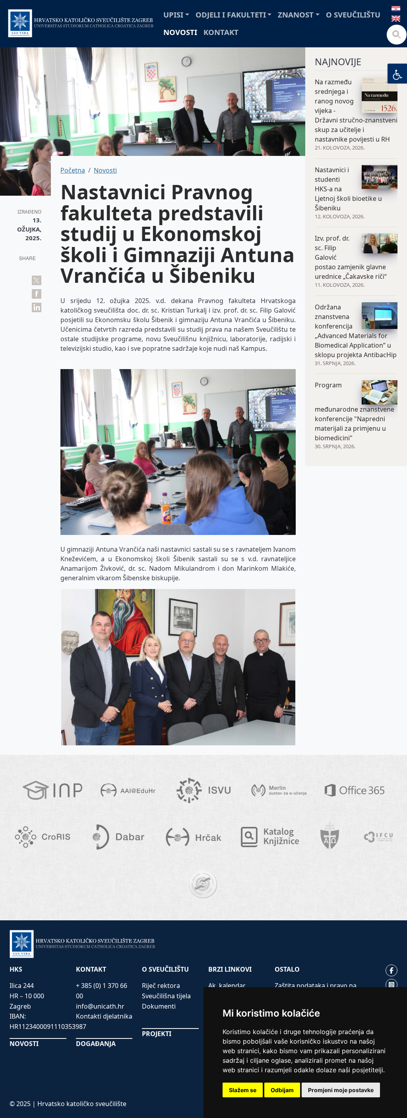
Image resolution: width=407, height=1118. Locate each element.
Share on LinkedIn (36, 307)
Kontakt (221, 32)
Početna (72, 170)
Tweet (36, 280)
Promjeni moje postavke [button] (341, 1090)
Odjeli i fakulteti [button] (231, 14)
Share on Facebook (36, 294)
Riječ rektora (161, 985)
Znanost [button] (296, 14)
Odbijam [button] (282, 1090)
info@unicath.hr (100, 1006)
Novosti (180, 32)
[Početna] (81, 23)
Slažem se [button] (242, 1090)
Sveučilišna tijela (166, 996)
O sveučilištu (353, 14)
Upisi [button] (173, 14)
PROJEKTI (156, 1033)
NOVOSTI (24, 1043)
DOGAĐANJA (96, 1043)
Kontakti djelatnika (104, 1016)
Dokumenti (159, 1006)
